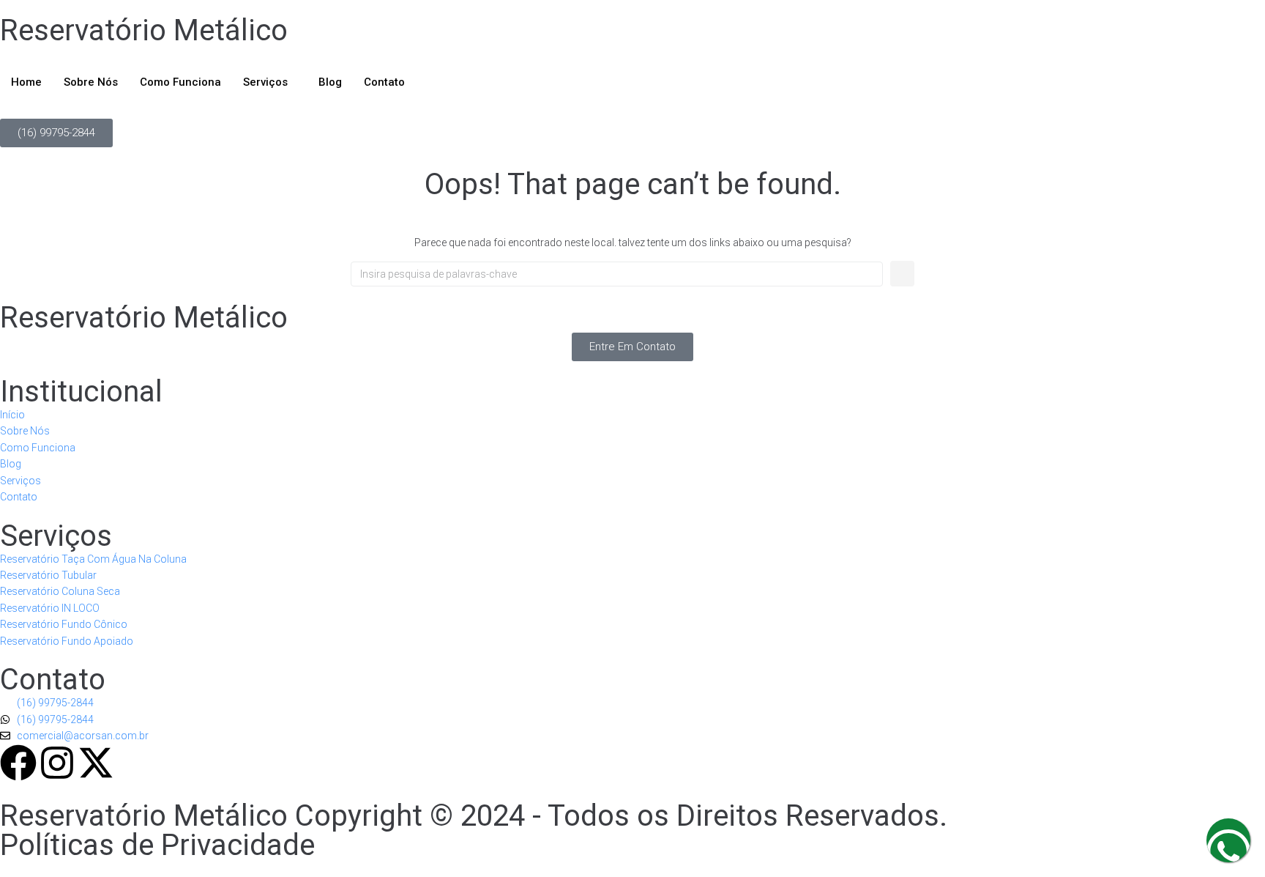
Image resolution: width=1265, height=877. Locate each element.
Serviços (265, 82)
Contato (384, 82)
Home (26, 82)
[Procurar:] (617, 274)
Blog (330, 82)
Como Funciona (180, 82)
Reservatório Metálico (144, 30)
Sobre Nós (91, 82)
